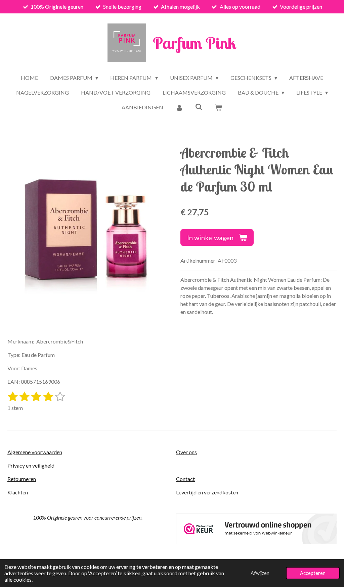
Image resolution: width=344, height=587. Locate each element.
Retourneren (21, 479)
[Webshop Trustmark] (256, 542)
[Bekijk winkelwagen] (218, 107)
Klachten (17, 492)
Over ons (186, 452)
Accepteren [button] (313, 573)
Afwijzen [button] (260, 573)
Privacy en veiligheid (30, 465)
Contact (185, 479)
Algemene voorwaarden (34, 452)
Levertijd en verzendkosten (207, 492)
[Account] (179, 107)
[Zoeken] (199, 106)
